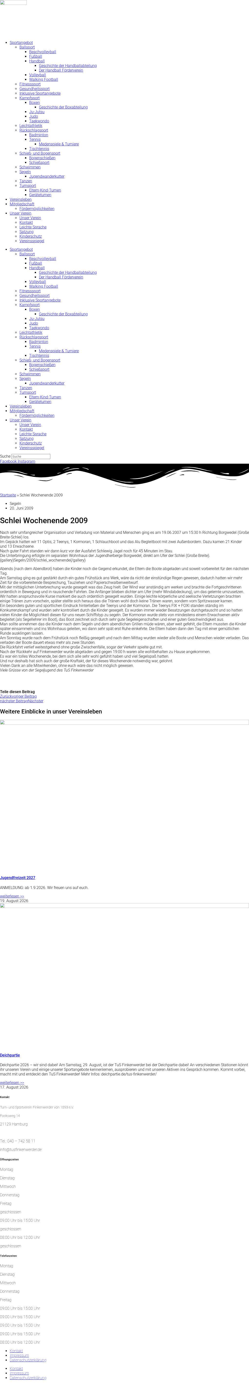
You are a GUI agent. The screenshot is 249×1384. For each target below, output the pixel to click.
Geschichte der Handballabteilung (68, 65)
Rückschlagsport (33, 130)
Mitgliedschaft (22, 204)
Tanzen (25, 181)
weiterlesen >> (12, 896)
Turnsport (27, 185)
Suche (5, 456)
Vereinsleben (21, 199)
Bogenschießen (42, 158)
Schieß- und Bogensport (39, 153)
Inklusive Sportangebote (40, 93)
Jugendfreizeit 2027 (17, 877)
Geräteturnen (40, 195)
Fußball (35, 56)
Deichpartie (10, 1055)
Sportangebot (21, 42)
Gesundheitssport (34, 88)
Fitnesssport (30, 84)
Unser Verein (20, 213)
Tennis (35, 139)
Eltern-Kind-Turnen (45, 190)
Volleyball (37, 75)
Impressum (19, 1355)
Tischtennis (39, 148)
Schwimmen (30, 167)
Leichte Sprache (32, 227)
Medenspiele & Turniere (59, 144)
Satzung (26, 231)
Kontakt (26, 222)
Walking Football (43, 79)
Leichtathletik (30, 125)
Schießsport (39, 162)
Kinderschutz (30, 236)
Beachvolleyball (42, 52)
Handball (37, 61)
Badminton (38, 135)
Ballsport (27, 47)
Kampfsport (29, 98)
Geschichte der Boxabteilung (63, 107)
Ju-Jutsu (36, 111)
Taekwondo (39, 121)
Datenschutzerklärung (28, 1360)
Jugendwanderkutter (46, 176)
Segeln (25, 171)
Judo (33, 116)
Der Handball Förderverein (61, 70)
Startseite (8, 495)
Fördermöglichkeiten (36, 208)
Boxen (34, 102)
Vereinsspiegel (31, 241)
